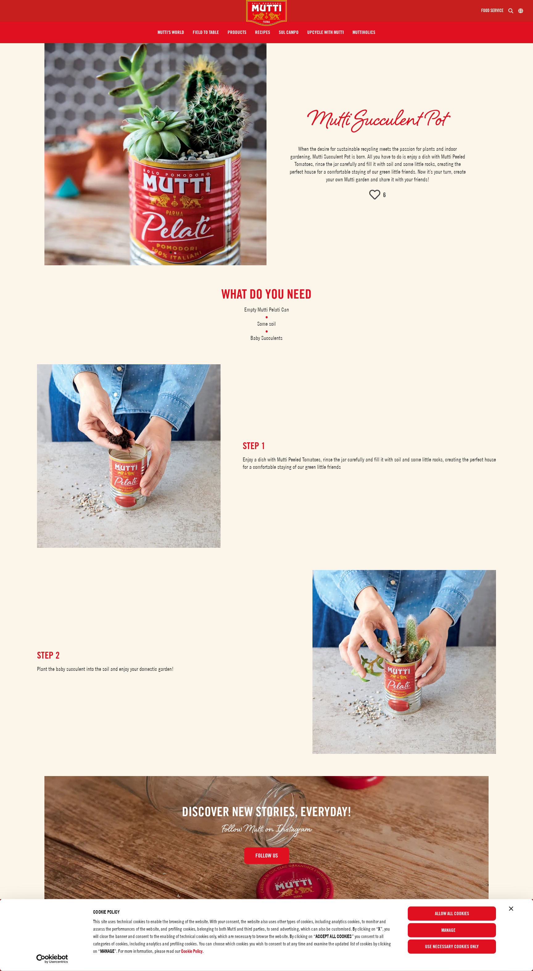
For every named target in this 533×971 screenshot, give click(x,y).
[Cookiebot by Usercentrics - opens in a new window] (52, 959)
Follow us (266, 855)
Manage (448, 930)
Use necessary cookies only (452, 946)
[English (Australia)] (520, 11)
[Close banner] (511, 909)
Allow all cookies (452, 913)
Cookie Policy (191, 951)
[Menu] (125, 11)
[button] (170, 32)
